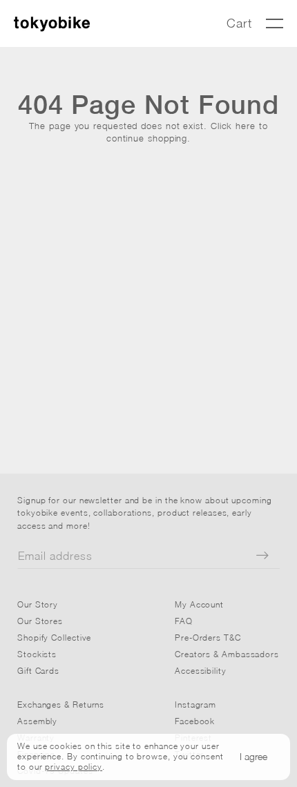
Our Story (37, 604)
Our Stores (40, 621)
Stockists (37, 654)
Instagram (195, 704)
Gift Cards (38, 670)
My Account (199, 604)
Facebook (195, 721)
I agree (253, 756)
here (246, 125)
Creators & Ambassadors (227, 654)
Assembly (37, 721)
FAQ (184, 621)
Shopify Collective (54, 637)
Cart (239, 23)
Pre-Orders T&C (208, 637)
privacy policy (73, 766)
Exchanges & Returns (60, 704)
